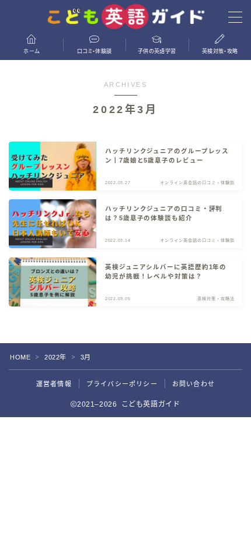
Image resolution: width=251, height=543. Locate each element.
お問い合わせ (193, 383)
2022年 (55, 357)
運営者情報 (54, 383)
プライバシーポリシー (122, 383)
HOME (20, 357)
